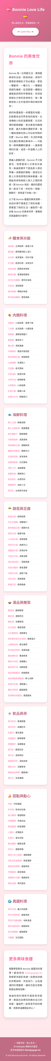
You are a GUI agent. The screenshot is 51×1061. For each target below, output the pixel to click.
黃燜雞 (11, 340)
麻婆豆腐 (12, 516)
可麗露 (11, 937)
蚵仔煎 (11, 490)
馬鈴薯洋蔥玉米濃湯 (17, 638)
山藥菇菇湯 (13, 644)
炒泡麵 (11, 263)
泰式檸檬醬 (13, 931)
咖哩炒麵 (12, 274)
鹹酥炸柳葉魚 (14, 450)
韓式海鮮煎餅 (14, 926)
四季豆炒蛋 (13, 545)
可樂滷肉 (12, 374)
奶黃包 (11, 838)
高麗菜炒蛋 (13, 550)
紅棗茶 (11, 732)
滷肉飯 (11, 246)
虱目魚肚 (12, 479)
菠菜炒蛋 (12, 533)
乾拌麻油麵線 (14, 297)
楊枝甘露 (12, 883)
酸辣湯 (11, 610)
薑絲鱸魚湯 (13, 655)
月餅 (10, 804)
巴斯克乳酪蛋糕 (15, 860)
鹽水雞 (11, 345)
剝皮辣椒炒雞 (14, 357)
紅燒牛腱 (12, 391)
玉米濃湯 (12, 627)
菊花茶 (11, 755)
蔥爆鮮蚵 (12, 485)
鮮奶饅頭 (12, 826)
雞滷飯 (11, 251)
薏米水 (11, 778)
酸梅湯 (11, 621)
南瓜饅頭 (12, 815)
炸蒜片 (11, 849)
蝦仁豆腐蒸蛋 (14, 428)
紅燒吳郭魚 (13, 456)
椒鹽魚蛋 (12, 473)
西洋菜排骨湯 (14, 650)
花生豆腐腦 (13, 522)
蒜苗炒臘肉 (13, 567)
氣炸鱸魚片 (13, 434)
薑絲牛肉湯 (13, 661)
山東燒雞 (12, 362)
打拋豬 (11, 368)
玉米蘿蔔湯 (13, 633)
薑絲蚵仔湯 (13, 667)
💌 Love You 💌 (25, 31)
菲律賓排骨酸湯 (15, 695)
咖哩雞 (11, 334)
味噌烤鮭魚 (13, 462)
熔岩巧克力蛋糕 (15, 855)
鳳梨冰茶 (12, 766)
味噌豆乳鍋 (13, 684)
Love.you (20, 1046)
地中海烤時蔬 (14, 914)
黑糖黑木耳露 (14, 877)
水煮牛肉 (12, 379)
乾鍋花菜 (12, 584)
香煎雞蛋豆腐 (14, 527)
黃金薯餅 (12, 843)
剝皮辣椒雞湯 (14, 672)
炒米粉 (11, 257)
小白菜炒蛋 (13, 539)
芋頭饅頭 (12, 820)
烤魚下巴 (12, 468)
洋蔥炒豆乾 (13, 573)
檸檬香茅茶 (13, 761)
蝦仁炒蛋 (12, 422)
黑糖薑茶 (12, 744)
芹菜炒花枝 (13, 556)
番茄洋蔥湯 (13, 689)
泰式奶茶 (12, 721)
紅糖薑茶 (12, 738)
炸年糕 (11, 809)
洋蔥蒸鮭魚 (13, 439)
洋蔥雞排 (12, 351)
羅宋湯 (11, 616)
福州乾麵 (12, 291)
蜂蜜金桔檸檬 (14, 772)
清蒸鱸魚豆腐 (14, 445)
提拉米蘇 (12, 909)
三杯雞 (11, 328)
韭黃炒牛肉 (13, 396)
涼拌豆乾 (12, 578)
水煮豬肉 (12, 385)
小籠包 (11, 832)
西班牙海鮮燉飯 (15, 920)
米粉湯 (11, 285)
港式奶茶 (12, 727)
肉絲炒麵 (12, 268)
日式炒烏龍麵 (14, 280)
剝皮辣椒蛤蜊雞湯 (16, 678)
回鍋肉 (11, 323)
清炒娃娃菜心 (14, 561)
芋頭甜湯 (12, 872)
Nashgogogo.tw (33, 972)
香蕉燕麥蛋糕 (14, 866)
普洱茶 (11, 749)
